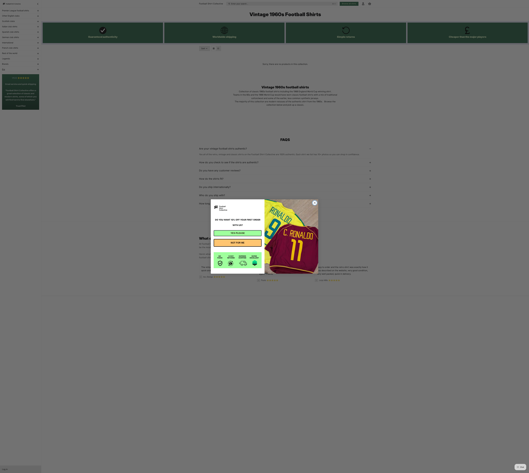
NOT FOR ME (238, 243)
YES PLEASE (238, 233)
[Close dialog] (314, 202)
